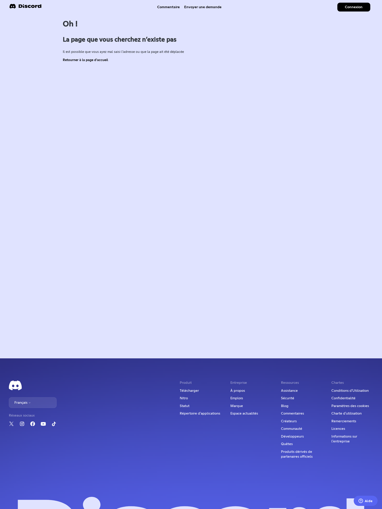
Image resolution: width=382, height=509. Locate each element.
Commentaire (168, 7)
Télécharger (189, 390)
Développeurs (292, 436)
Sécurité (287, 398)
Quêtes (287, 444)
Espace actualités (244, 413)
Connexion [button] (354, 7)
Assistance (289, 390)
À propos (237, 390)
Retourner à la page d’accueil (85, 60)
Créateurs (289, 421)
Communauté (291, 428)
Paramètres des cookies (350, 406)
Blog (284, 406)
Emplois (236, 398)
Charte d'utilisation (346, 413)
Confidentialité (343, 398)
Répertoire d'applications (200, 413)
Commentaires (292, 413)
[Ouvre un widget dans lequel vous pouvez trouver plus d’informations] (365, 501)
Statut (184, 406)
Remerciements (343, 421)
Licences (338, 428)
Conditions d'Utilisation (350, 390)
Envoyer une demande (203, 7)
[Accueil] (25, 7)
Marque (236, 406)
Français (21, 402)
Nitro (184, 398)
